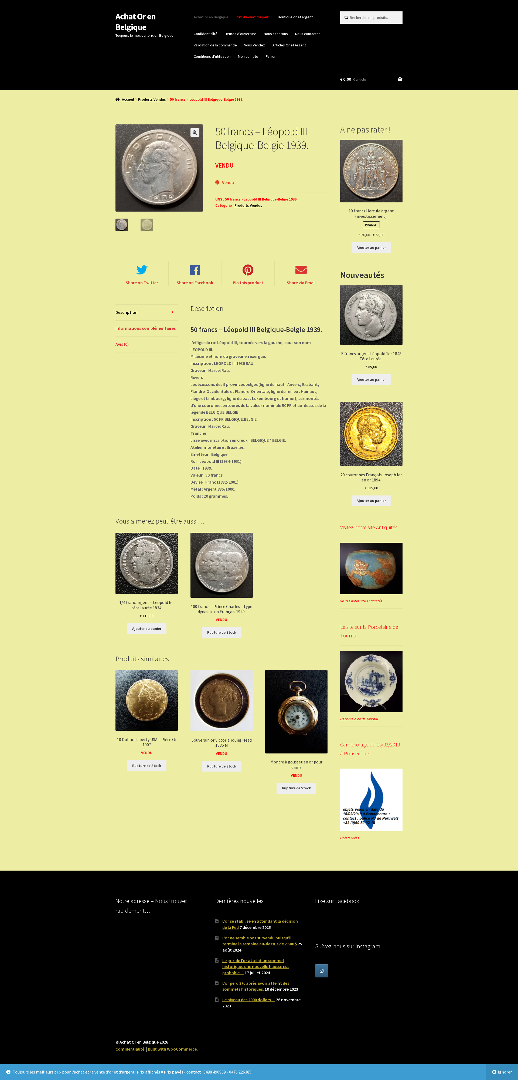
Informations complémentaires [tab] (145, 328)
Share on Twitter (142, 282)
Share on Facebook (195, 282)
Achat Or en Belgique (135, 21)
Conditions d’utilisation (212, 56)
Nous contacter (307, 33)
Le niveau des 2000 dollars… (248, 999)
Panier (271, 56)
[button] (194, 132)
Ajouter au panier (146, 628)
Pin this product (248, 282)
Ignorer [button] (505, 1072)
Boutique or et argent (295, 17)
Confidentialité (205, 33)
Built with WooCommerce (172, 1049)
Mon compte (248, 56)
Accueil (128, 99)
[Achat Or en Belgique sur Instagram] (321, 970)
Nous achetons (276, 33)
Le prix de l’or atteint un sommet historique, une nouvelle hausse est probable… (255, 966)
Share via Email (301, 282)
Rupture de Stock (221, 632)
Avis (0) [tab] (122, 344)
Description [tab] (126, 312)
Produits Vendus (152, 99)
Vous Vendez (254, 45)
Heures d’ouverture (240, 33)
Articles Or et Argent (289, 45)
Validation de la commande (215, 45)
